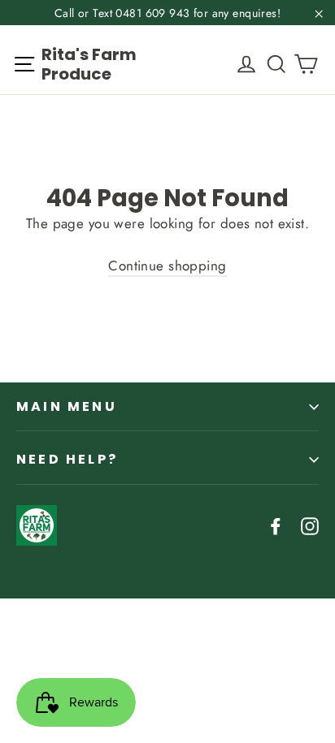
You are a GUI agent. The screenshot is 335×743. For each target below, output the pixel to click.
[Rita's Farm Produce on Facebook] (276, 525)
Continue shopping (167, 265)
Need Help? (67, 459)
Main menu (66, 406)
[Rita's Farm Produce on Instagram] (310, 525)
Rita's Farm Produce (89, 64)
